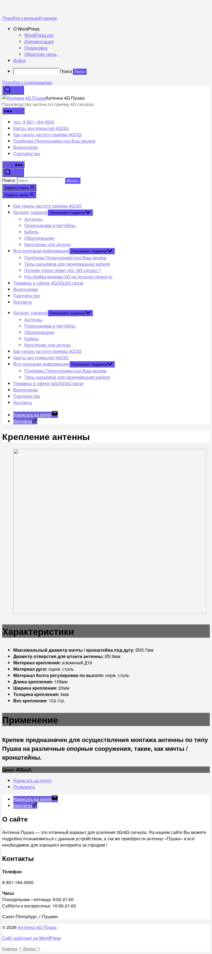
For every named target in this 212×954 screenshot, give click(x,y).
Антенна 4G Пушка (37, 927)
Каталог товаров (30, 212)
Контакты (22, 302)
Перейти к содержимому (27, 82)
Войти (19, 60)
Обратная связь (40, 54)
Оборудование (39, 238)
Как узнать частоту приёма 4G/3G (47, 134)
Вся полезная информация (41, 251)
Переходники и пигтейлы (50, 225)
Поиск (66, 71)
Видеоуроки (25, 147)
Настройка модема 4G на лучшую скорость (68, 276)
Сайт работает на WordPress (31, 938)
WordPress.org (39, 35)
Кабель (31, 232)
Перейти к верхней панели (29, 18)
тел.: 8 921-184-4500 (33, 122)
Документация (39, 41)
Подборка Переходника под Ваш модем (54, 141)
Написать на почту (32, 780)
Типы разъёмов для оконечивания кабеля (67, 264)
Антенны (33, 219)
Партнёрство (26, 153)
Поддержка (35, 48)
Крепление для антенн (47, 244)
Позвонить (24, 787)
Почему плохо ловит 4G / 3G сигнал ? (62, 270)
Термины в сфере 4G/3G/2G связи (48, 283)
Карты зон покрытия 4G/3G (40, 128)
